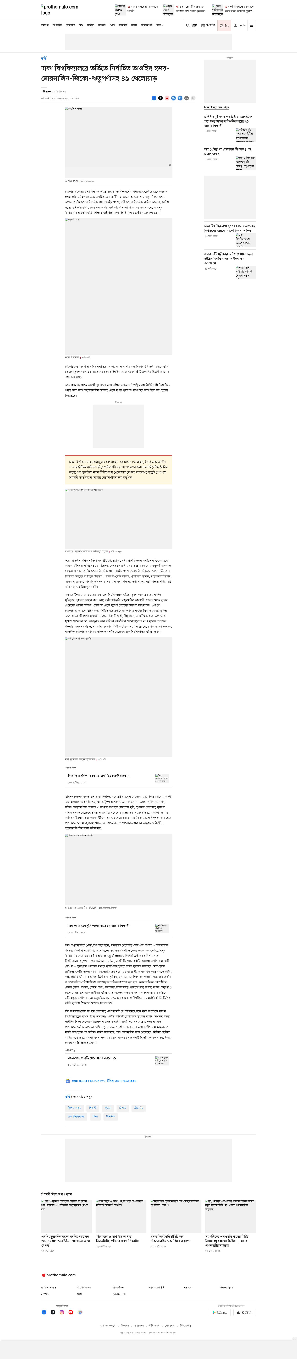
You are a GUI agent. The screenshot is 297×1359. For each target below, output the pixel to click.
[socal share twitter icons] (161, 100)
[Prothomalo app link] (219, 1313)
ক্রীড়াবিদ (138, 1108)
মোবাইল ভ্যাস (119, 1294)
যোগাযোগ (170, 1325)
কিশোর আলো (84, 1288)
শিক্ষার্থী (93, 1108)
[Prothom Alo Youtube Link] (72, 1312)
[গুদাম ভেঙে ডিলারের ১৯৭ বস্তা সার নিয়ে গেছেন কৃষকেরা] (168, 9)
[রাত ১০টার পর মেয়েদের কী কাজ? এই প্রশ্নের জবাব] (246, 163)
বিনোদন (123, 25)
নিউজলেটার (185, 1325)
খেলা (112, 25)
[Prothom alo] (64, 9)
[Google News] (80, 1312)
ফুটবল (108, 1108)
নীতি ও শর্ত (154, 1325)
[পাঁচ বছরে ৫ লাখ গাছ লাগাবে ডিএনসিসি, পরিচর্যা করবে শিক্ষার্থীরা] (121, 1216)
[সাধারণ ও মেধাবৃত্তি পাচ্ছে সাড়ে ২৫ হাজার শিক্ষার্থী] (162, 928)
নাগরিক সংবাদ (48, 1288)
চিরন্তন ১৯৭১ (226, 1288)
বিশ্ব (81, 25)
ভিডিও (160, 25)
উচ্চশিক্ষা (110, 1117)
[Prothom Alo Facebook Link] (45, 1312)
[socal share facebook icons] (154, 100)
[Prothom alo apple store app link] (244, 1313)
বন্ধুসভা (187, 1288)
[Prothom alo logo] (58, 1276)
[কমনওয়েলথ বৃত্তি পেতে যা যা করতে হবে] (162, 1060)
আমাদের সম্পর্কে (108, 1325)
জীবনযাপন (146, 25)
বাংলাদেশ (57, 25)
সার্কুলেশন (139, 1325)
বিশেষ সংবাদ (74, 1108)
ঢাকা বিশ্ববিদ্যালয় (76, 1117)
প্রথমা (79, 1294)
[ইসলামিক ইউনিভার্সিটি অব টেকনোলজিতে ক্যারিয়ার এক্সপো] (176, 1216)
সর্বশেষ (45, 25)
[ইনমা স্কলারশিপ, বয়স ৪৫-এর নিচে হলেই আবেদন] (162, 778)
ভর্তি (43, 59)
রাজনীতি (71, 25)
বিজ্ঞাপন (125, 1325)
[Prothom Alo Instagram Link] (63, 1312)
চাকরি (134, 25)
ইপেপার (45, 1294)
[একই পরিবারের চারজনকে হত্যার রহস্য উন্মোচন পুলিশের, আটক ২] (217, 9)
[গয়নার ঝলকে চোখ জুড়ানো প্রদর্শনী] (120, 9)
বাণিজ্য (90, 25)
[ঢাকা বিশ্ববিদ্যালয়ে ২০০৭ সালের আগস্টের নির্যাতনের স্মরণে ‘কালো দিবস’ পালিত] (246, 240)
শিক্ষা (95, 1117)
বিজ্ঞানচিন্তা (118, 1288)
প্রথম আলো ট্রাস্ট (156, 1288)
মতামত (102, 25)
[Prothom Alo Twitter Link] (54, 1312)
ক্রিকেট (122, 1108)
